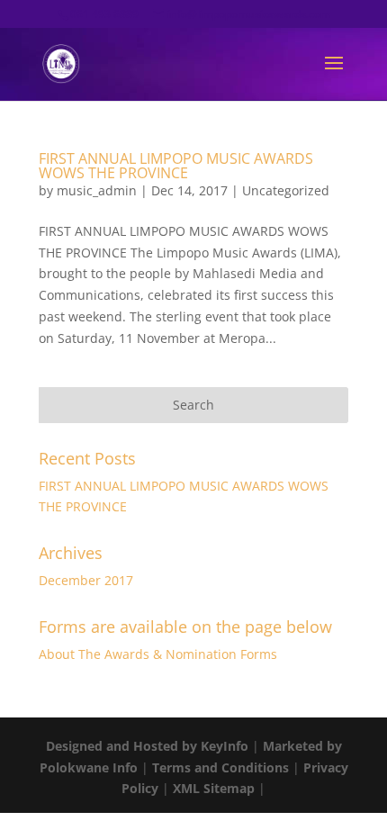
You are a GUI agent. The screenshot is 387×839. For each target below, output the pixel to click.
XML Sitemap (214, 788)
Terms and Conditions (220, 767)
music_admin (97, 190)
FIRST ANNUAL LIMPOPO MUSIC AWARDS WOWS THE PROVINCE (176, 166)
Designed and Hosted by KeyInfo (147, 745)
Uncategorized (285, 190)
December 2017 (86, 580)
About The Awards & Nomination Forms (158, 654)
